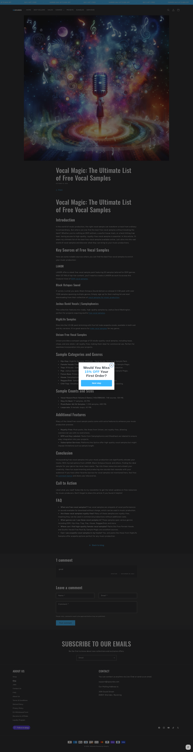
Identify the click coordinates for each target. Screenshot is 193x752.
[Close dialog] (111, 365)
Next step (96, 383)
